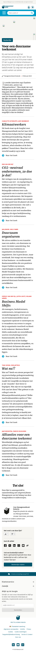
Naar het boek (11, 155)
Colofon (22, 629)
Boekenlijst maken (18, 564)
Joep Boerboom (23, 121)
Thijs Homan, (6, 365)
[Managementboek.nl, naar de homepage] (7, 8)
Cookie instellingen (20, 632)
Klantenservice (8, 582)
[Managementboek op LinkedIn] (13, 644)
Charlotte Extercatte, (10, 121)
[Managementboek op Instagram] (22, 644)
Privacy (29, 629)
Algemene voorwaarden (11, 629)
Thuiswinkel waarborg (18, 626)
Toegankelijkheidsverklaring (11, 634)
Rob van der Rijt (7, 164)
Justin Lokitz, (21, 296)
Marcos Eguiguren (19, 431)
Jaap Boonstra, (7, 431)
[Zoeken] (31, 13)
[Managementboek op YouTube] (18, 644)
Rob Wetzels (15, 365)
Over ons (18, 637)
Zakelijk (5, 586)
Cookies (10, 632)
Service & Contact (27, 634)
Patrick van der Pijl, (9, 296)
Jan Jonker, (6, 229)
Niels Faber (14, 229)
